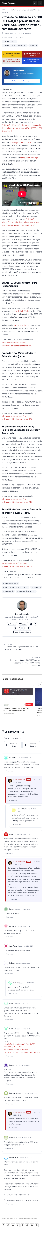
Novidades (5, 12)
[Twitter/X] (20, 628)
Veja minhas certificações (23, 632)
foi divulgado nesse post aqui (21, 142)
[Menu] (40, 3)
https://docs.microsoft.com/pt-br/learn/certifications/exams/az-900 (17, 344)
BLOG (3, 10)
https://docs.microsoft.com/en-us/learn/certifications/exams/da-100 (17, 565)
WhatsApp (13, 624)
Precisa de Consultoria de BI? (13, 54)
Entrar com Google (13, 745)
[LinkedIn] (31, 623)
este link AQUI (22, 311)
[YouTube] (35, 623)
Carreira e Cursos (12, 10)
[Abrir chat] (35, 3)
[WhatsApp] (27, 1225)
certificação (9, 591)
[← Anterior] (35, 684)
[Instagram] (24, 628)
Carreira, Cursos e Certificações (29, 10)
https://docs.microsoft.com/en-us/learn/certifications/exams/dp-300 (17, 501)
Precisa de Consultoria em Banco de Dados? (13, 61)
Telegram (24, 624)
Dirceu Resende (8, 3)
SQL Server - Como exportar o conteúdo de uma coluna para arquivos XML (21, 647)
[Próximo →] (40, 684)
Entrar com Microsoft (32, 745)
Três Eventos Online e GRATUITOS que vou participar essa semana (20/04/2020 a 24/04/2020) (25, 662)
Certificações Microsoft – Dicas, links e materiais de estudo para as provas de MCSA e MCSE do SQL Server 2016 (22, 128)
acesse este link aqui (22, 325)
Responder (9, 771)
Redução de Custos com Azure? (33, 61)
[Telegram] (32, 1225)
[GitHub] (15, 628)
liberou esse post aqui (29, 157)
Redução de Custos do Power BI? (33, 54)
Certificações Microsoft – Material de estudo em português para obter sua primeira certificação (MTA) (20, 222)
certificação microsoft (26, 591)
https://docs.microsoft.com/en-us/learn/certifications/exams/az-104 (17, 418)
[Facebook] (29, 628)
